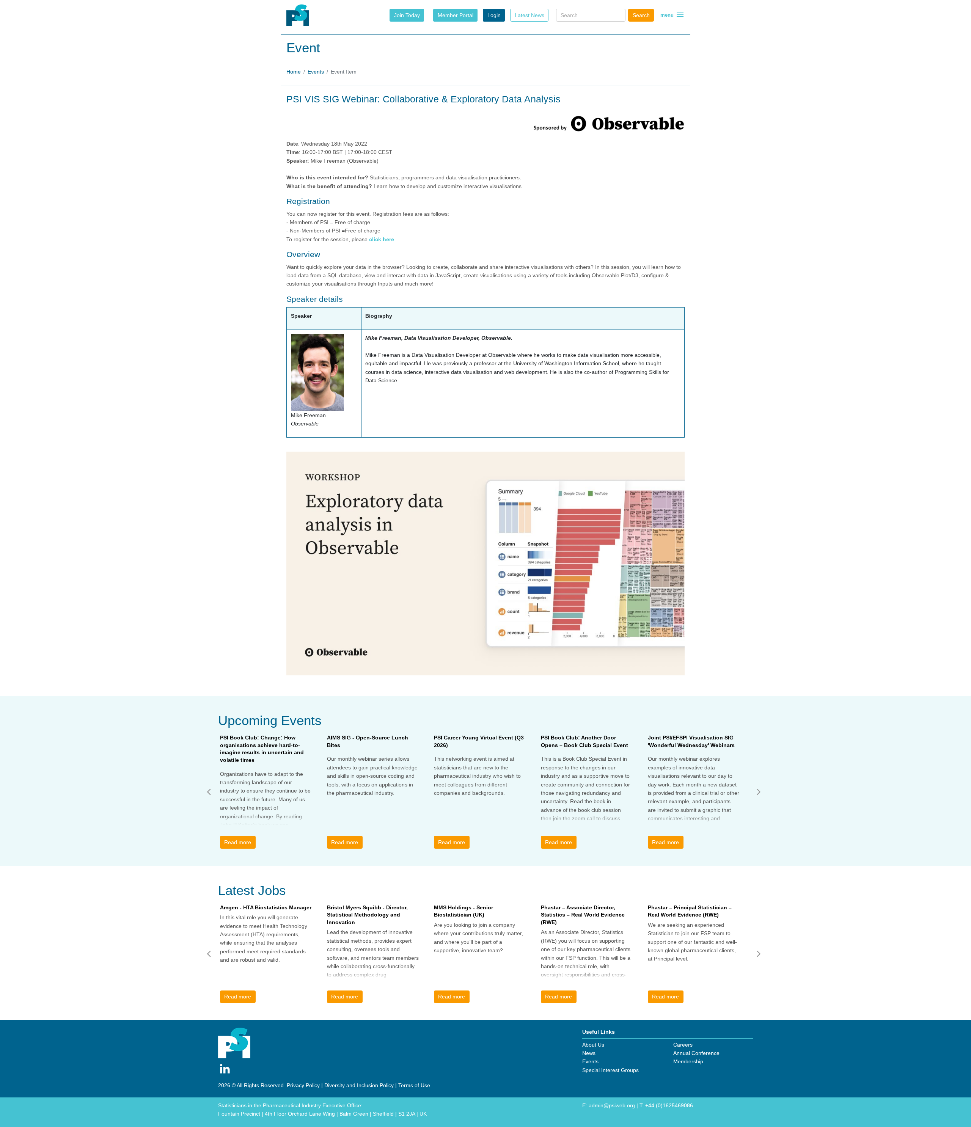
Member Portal (455, 15)
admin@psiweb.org (612, 1105)
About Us (593, 1045)
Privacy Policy (303, 1085)
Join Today (407, 15)
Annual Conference (696, 1053)
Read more (237, 842)
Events (316, 72)
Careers (683, 1045)
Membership (688, 1061)
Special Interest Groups (610, 1070)
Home (293, 72)
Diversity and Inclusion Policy (359, 1085)
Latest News (529, 15)
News (588, 1053)
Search (641, 15)
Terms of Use (414, 1085)
